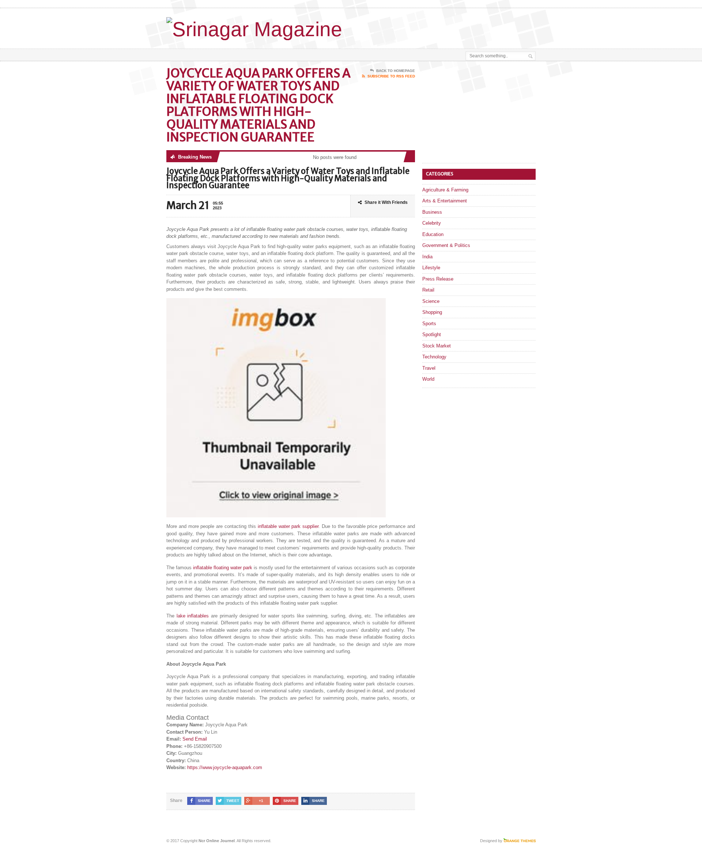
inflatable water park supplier (288, 526)
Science (430, 301)
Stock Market (436, 346)
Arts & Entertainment (444, 201)
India (427, 256)
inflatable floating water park (222, 567)
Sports (429, 323)
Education (433, 234)
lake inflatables (193, 616)
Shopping (432, 312)
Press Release (437, 279)
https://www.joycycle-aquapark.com (224, 767)
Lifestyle (431, 267)
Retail (428, 290)
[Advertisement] (450, 27)
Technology (434, 357)
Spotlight (431, 334)
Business (432, 212)
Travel (428, 368)
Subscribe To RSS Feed (391, 76)
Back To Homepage (395, 71)
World (428, 379)
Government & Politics (446, 245)
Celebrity (431, 223)
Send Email (194, 739)
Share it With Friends (386, 202)
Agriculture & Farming (445, 190)
